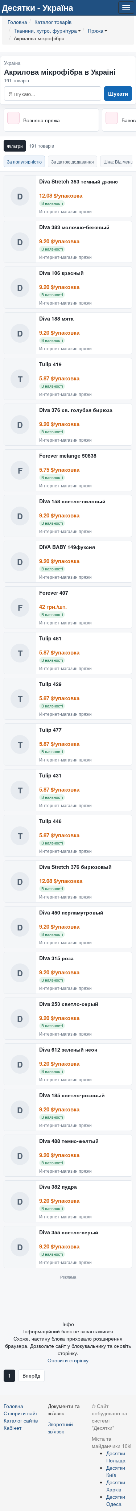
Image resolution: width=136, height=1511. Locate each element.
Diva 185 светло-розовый (72, 1095)
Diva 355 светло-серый (68, 1232)
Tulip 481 (50, 638)
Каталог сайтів (21, 1420)
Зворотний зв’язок (60, 1427)
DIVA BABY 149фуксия (67, 547)
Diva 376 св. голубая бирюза (75, 410)
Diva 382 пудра (58, 1187)
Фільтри (15, 146)
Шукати (118, 94)
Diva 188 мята (56, 318)
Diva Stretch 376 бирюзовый (75, 867)
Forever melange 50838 (67, 456)
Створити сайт (21, 1413)
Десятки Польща (115, 1456)
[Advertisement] (68, 1300)
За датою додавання (72, 161)
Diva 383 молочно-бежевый (74, 227)
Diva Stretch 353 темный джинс (78, 181)
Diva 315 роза (56, 958)
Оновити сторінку (68, 1360)
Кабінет (12, 1427)
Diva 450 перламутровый (71, 912)
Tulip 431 (50, 775)
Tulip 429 (50, 684)
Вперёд (31, 1375)
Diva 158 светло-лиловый (72, 501)
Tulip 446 (50, 821)
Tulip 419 (50, 364)
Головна (13, 1405)
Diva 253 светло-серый (68, 1004)
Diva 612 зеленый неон (68, 1049)
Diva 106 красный (61, 273)
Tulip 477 (50, 730)
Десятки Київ (115, 1471)
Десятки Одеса (115, 1500)
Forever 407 (53, 593)
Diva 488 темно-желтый (69, 1141)
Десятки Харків (115, 1485)
